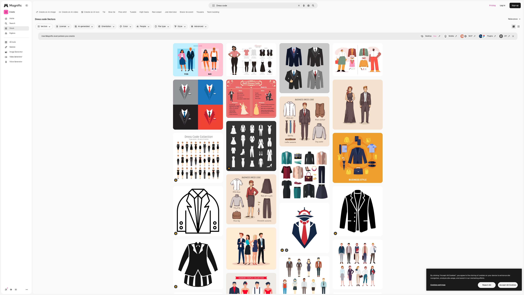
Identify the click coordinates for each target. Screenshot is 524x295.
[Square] (518, 26)
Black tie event (186, 12)
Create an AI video (70, 12)
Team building (213, 12)
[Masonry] (513, 26)
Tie (104, 12)
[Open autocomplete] (212, 6)
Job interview (171, 12)
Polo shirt (122, 12)
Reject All (486, 285)
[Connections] (6, 289)
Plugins (490, 36)
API (505, 36)
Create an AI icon (91, 12)
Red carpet (157, 12)
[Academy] (11, 289)
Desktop (430, 36)
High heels (144, 12)
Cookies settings (437, 285)
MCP (470, 36)
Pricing (492, 5)
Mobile (451, 36)
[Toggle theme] (16, 289)
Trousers (200, 12)
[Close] (513, 36)
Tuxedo (133, 12)
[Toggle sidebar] (27, 5)
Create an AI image (47, 12)
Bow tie (111, 12)
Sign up (515, 5)
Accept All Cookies (507, 285)
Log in (502, 5)
